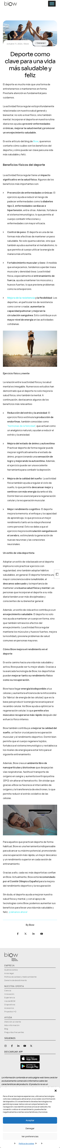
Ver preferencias (30, 1136)
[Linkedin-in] (18, 1046)
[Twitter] (25, 934)
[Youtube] (41, 934)
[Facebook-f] (12, 1046)
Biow (26, 43)
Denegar (30, 1128)
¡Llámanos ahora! (18, 912)
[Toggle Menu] (52, 3)
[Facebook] (17, 934)
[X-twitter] (31, 1046)
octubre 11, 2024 (14, 43)
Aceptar (30, 1120)
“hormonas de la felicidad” (21, 426)
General (41, 43)
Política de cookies (26, 1143)
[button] (55, 1090)
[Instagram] (5, 1046)
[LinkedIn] (33, 934)
